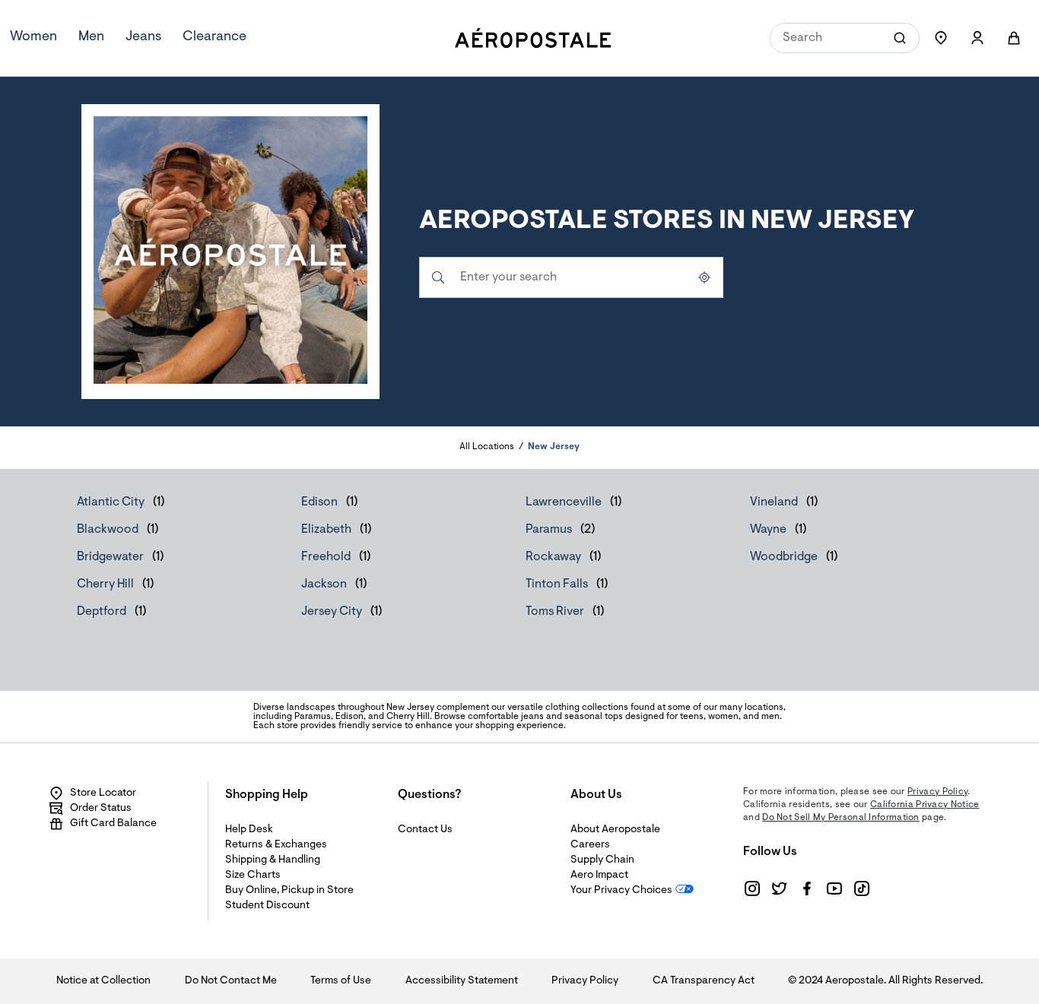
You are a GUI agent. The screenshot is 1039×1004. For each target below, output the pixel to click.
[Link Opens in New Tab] (752, 888)
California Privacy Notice (925, 804)
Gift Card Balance (113, 824)
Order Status (101, 808)
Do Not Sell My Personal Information (841, 817)
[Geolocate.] (704, 277)
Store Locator (103, 793)
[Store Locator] (941, 38)
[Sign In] (977, 38)
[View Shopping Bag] (1014, 38)
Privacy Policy (937, 792)
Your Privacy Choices (621, 890)
